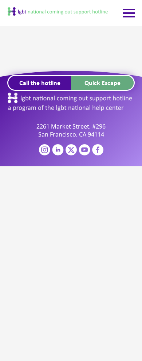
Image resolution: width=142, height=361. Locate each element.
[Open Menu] (129, 13)
